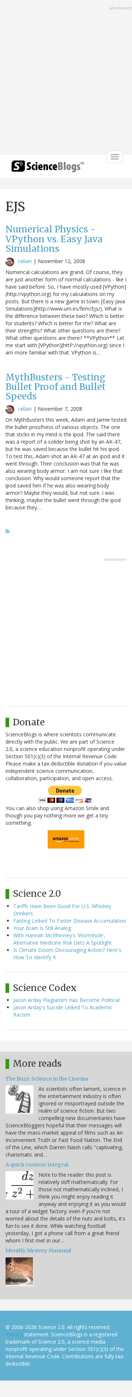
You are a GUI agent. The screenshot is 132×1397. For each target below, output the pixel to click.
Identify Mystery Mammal (38, 1250)
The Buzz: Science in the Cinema (47, 1078)
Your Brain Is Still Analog (42, 928)
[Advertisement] (66, 78)
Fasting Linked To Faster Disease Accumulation (69, 920)
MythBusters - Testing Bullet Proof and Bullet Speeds (56, 387)
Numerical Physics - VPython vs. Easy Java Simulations (54, 239)
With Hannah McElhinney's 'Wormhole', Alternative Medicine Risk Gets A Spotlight (62, 939)
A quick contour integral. (37, 1164)
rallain (25, 261)
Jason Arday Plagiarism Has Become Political (66, 999)
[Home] (48, 168)
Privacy (14, 1334)
